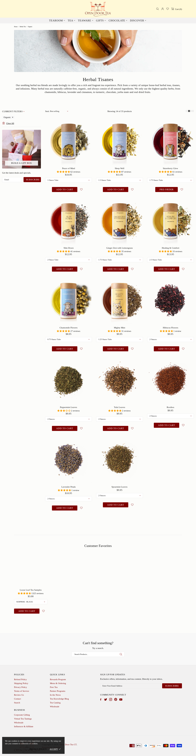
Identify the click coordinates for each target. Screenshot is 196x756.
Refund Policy (20, 679)
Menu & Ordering (58, 683)
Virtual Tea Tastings (23, 719)
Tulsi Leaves (119, 407)
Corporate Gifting (22, 715)
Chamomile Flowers (68, 328)
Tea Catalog (55, 703)
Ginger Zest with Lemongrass (119, 248)
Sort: (47, 111)
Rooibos (170, 407)
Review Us (19, 695)
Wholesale (54, 706)
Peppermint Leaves (68, 407)
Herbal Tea (23, 26)
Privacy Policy (20, 687)
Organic (7, 117)
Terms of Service (21, 691)
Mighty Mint (119, 328)
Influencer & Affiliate (23, 726)
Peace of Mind (68, 168)
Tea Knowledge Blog (59, 699)
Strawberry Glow (170, 168)
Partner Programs (57, 691)
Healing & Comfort (170, 248)
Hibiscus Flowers (170, 328)
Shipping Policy (21, 683)
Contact (17, 699)
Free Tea (54, 687)
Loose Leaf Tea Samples (31, 590)
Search (17, 703)
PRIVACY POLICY (38, 749)
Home (16, 26)
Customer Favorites (98, 546)
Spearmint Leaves (119, 487)
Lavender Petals (68, 487)
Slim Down (69, 248)
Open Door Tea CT (98, 9)
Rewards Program (58, 679)
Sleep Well (119, 168)
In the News (55, 695)
